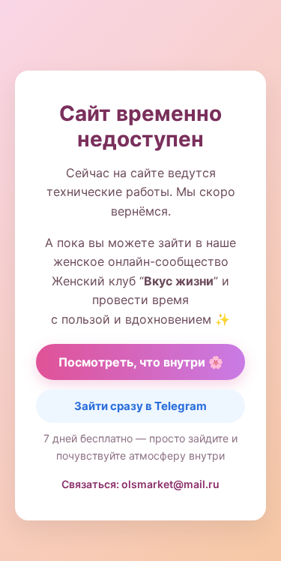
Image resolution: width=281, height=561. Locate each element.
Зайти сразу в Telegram (140, 406)
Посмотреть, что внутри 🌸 (140, 361)
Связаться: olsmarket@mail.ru (140, 484)
